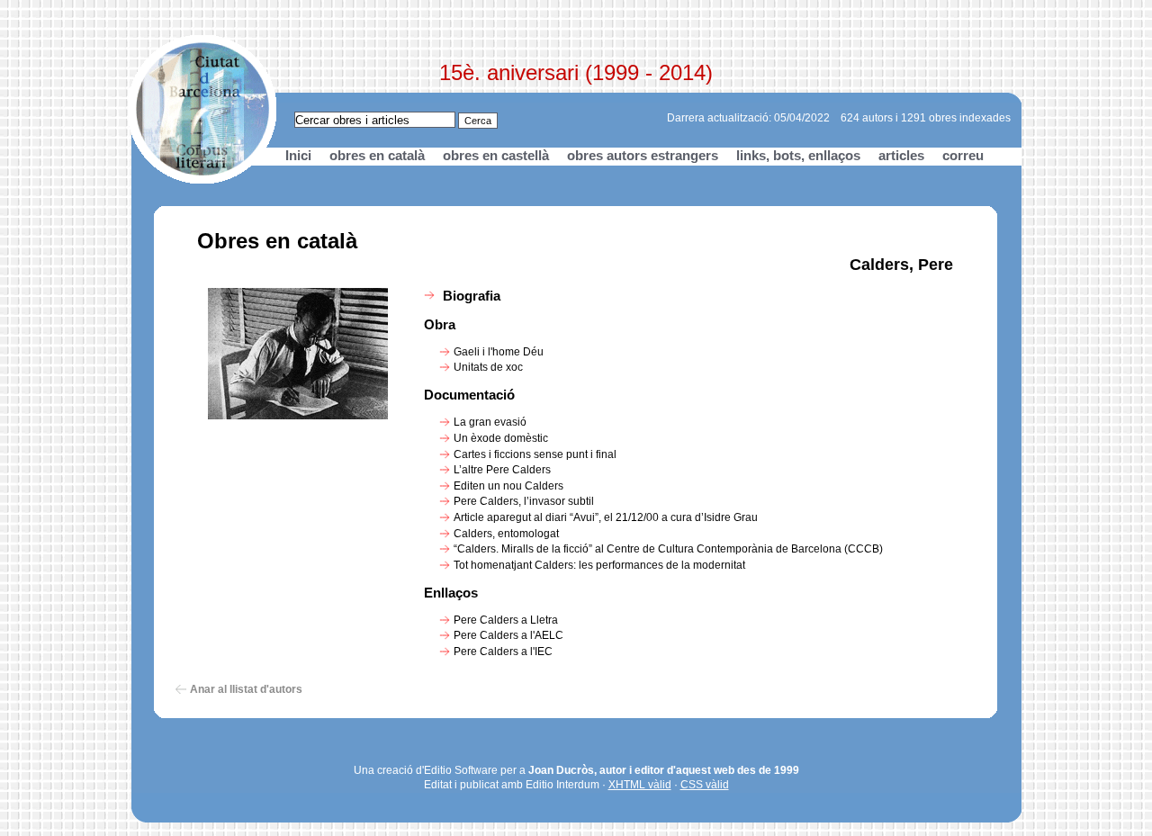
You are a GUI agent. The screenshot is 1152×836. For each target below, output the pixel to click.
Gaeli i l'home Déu (499, 352)
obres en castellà (496, 155)
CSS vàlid (704, 784)
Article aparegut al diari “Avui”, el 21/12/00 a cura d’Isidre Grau (606, 517)
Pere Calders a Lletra (506, 620)
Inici (298, 155)
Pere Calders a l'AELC (508, 635)
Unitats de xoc (488, 367)
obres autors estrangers (642, 155)
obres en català (377, 155)
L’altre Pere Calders (502, 469)
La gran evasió (490, 422)
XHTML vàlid (639, 784)
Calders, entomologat (506, 533)
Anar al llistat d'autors (246, 689)
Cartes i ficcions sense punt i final (535, 454)
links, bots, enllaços (798, 155)
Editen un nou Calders (508, 486)
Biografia (471, 295)
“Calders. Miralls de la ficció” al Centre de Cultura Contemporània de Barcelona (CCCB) (668, 549)
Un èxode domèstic (501, 438)
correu (963, 155)
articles (901, 155)
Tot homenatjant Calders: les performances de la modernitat (599, 565)
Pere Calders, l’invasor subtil (524, 501)
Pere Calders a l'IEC (503, 651)
